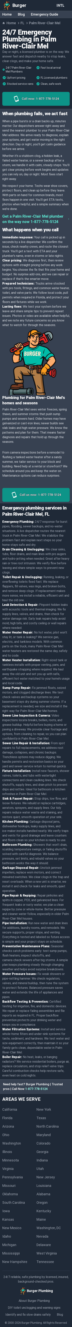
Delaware (43, 1245)
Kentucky (43, 1211)
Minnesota (10, 1160)
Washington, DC (48, 1228)
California (9, 1109)
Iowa (6, 1211)
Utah (40, 1169)
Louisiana (43, 1186)
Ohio (5, 1135)
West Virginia (46, 1253)
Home (7, 14)
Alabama (43, 1194)
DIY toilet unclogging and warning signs (34, 1308)
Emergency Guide (44, 14)
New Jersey (45, 1177)
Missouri (9, 1186)
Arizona (8, 1126)
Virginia (8, 1169)
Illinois (7, 1152)
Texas (41, 1118)
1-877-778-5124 (36, 1089)
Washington (11, 1143)
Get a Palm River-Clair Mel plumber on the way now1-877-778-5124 (33, 219)
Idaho (6, 1236)
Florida (7, 1118)
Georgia (42, 1152)
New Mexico (11, 1228)
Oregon (42, 1202)
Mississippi (11, 1253)
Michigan (9, 1245)
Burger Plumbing (32, 1322)
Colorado (43, 1143)
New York (43, 1109)
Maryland (43, 1135)
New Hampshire (14, 1262)
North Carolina (47, 1126)
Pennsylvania (12, 1177)
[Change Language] (61, 5)
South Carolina (13, 1202)
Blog (21, 14)
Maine (41, 1219)
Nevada (42, 1236)
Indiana (42, 1160)
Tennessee (45, 1262)
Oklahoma (10, 1194)
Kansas (8, 1219)
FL (22, 23)
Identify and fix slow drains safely (28, 1314)
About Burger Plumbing (34, 1301)
